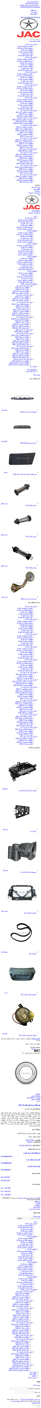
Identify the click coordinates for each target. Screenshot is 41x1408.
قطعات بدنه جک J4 (27, 64)
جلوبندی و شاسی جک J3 (25, 46)
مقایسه (38, 1094)
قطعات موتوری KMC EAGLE (23, 123)
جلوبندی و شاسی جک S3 (25, 86)
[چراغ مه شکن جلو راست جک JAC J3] (21, 1033)
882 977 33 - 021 (32, 1)
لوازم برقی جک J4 (27, 68)
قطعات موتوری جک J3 (25, 51)
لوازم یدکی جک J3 (30, 44)
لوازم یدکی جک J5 (30, 72)
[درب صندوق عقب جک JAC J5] (21, 992)
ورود (38, 1395)
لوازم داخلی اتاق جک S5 (25, 108)
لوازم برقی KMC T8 (26, 161)
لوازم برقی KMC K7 (26, 147)
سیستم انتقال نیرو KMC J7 (24, 128)
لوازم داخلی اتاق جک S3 (25, 95)
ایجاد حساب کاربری (17, 1401)
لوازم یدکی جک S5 (30, 97)
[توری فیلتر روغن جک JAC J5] (21, 534)
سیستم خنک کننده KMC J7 (24, 130)
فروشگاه (35, 1038)
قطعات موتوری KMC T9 (25, 171)
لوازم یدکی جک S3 (30, 84)
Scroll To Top (36, 1403)
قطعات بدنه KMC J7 (26, 132)
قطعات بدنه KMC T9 (26, 169)
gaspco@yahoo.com (31, 3)
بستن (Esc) (36, 375)
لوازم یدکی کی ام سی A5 (28, 110)
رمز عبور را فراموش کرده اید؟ (30, 1399)
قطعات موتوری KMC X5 (25, 180)
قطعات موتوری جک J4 (25, 66)
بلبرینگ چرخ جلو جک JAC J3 (29, 1105)
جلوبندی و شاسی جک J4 (25, 59)
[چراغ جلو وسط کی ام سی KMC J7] (21, 410)
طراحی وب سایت (34, 1198)
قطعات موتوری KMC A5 (25, 116)
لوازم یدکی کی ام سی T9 (28, 165)
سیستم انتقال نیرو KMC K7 (24, 141)
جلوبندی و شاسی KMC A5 (24, 112)
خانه (39, 1038)
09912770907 (30, 1140)
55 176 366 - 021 (31, 371)
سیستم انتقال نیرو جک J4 (25, 61)
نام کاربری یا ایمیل (34, 1388)
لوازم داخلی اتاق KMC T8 (24, 163)
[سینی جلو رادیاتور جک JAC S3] (21, 911)
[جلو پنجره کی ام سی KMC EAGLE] (21, 441)
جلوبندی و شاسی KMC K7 (24, 139)
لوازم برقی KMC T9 (26, 172)
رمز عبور (36, 1392)
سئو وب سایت (22, 1198)
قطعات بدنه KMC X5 (26, 178)
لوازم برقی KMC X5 (26, 182)
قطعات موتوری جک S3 (25, 92)
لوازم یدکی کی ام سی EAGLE (26, 117)
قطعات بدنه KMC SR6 (25, 150)
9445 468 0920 (5, 1180)
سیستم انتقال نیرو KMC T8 (24, 156)
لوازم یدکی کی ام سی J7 (28, 125)
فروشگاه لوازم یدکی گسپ (31, 1153)
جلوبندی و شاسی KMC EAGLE (22, 119)
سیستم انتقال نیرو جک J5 (25, 75)
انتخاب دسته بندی (34, 41)
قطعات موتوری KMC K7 (25, 145)
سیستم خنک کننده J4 (26, 62)
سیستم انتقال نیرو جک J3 (25, 48)
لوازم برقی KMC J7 (26, 136)
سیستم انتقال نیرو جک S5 (24, 101)
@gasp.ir (30, 1142)
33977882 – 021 (6, 1188)
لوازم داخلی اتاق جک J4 (25, 70)
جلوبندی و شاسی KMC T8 (24, 154)
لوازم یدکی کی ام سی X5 (28, 174)
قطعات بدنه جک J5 (27, 77)
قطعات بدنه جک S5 (26, 103)
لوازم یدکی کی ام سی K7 (28, 138)
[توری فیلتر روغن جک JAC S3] (21, 503)
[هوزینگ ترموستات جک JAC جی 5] (21, 870)
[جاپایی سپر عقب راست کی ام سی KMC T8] (21, 472)
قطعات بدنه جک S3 (26, 90)
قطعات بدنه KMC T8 (26, 158)
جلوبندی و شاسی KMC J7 (24, 127)
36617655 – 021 (6, 1191)
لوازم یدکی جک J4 (30, 57)
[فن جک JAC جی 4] (21, 829)
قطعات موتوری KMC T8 (25, 160)
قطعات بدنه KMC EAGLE (24, 121)
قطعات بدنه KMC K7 (26, 143)
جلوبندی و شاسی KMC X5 (24, 176)
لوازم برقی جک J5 (27, 81)
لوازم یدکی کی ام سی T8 (28, 152)
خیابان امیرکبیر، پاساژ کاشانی (28, 5)
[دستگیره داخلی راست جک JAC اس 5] (21, 788)
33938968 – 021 (6, 1194)
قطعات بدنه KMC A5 (26, 114)
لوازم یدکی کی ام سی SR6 (28, 149)
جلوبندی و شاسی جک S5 (25, 99)
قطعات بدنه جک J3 (27, 50)
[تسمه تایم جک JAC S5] (21, 952)
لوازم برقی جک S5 (27, 106)
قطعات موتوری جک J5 (25, 79)
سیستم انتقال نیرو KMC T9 (24, 167)
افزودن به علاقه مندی (33, 1097)
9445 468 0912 (31, 369)
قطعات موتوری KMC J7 (25, 134)
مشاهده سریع (36, 1096)
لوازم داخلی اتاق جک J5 (25, 83)
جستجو (37, 185)
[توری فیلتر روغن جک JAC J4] (21, 566)
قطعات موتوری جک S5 (25, 105)
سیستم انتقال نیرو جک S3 (24, 88)
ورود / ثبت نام (32, 1377)
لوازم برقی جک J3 (27, 53)
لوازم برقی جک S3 (27, 94)
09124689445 (36, 211)
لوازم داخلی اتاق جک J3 (25, 55)
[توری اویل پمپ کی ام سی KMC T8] (21, 597)
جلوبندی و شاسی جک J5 (25, 73)
